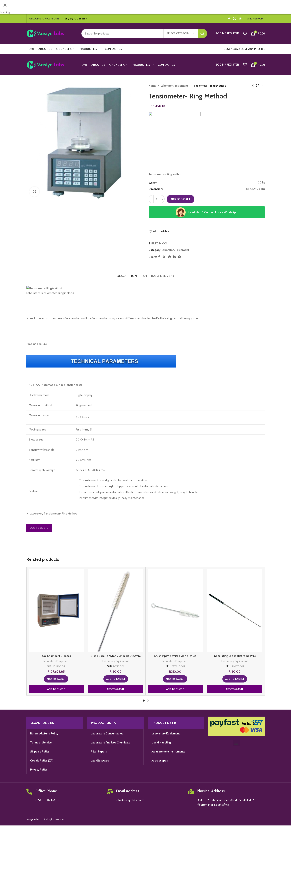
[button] (36, 318)
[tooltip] (36, 318)
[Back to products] (257, 85)
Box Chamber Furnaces (56, 656)
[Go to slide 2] (148, 701)
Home (152, 85)
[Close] (5, 5)
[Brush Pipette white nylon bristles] (175, 610)
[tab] (127, 274)
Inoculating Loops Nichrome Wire (234, 656)
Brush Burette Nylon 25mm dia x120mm (116, 656)
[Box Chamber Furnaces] (56, 610)
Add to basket (180, 199)
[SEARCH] (202, 33)
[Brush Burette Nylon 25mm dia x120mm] (115, 610)
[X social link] (234, 18)
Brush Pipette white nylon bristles (175, 656)
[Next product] (262, 85)
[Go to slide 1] (144, 701)
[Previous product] (252, 85)
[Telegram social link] (179, 257)
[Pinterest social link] (169, 257)
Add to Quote (39, 527)
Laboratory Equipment (174, 85)
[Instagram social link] (240, 18)
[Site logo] (50, 33)
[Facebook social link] (229, 18)
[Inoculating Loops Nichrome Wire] (234, 610)
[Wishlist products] (245, 33)
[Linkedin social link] (174, 257)
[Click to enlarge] (34, 192)
